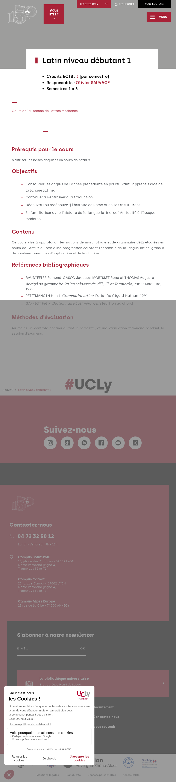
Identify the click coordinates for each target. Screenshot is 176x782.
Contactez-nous (106, 716)
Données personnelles (102, 774)
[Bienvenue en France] (129, 765)
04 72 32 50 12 (36, 536)
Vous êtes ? (54, 12)
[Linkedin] (84, 442)
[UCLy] (21, 14)
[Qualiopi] (149, 765)
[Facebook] (101, 442)
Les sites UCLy (89, 4)
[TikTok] (67, 442)
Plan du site (73, 774)
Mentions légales (47, 774)
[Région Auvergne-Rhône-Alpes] (90, 765)
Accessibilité (131, 774)
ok (82, 648)
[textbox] (97, 83)
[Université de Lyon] (29, 765)
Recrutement (103, 707)
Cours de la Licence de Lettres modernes (45, 111)
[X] (135, 442)
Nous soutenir (154, 4)
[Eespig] (51, 765)
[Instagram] (50, 442)
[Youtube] (118, 442)
